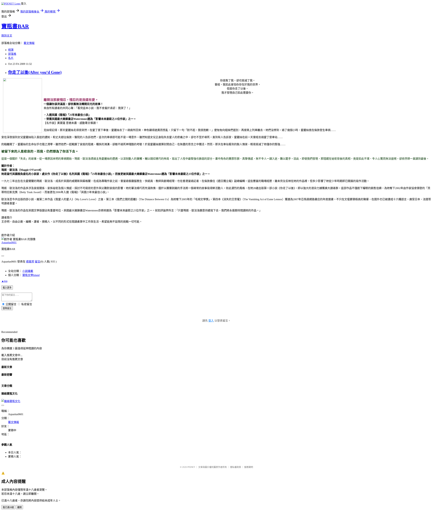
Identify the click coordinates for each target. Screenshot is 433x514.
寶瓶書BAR (15, 26)
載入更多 (7, 287)
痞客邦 (30, 261)
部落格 (12, 53)
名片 (11, 58)
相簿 (11, 49)
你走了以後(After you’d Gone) (35, 72)
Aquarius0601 (9, 242)
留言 (37, 261)
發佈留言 (7, 308)
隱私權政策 (235, 467)
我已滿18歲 (8, 507)
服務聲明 (248, 467)
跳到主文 (6, 35)
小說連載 (27, 271)
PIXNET (191, 467)
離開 (19, 507)
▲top (4, 281)
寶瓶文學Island (31, 275)
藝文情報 (29, 43)
